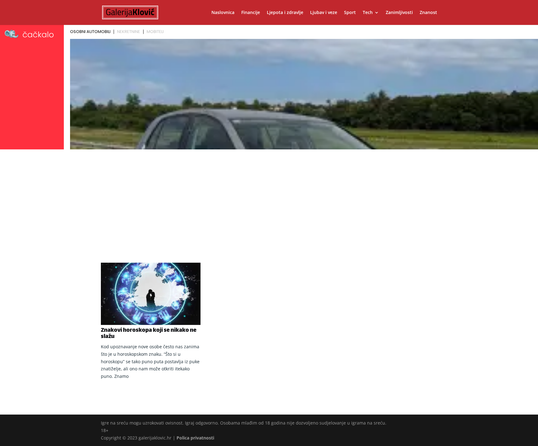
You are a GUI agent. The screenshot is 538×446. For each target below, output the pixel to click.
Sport (350, 12)
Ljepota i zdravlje (285, 12)
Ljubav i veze (323, 12)
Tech (368, 12)
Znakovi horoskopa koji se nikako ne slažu (148, 334)
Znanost (428, 12)
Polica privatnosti (195, 438)
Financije (250, 12)
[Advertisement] (269, 198)
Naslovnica (222, 12)
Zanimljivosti (399, 12)
